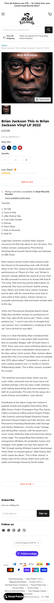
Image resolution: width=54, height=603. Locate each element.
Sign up (43, 513)
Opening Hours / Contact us (16, 585)
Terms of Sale (33, 588)
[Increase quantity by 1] (26, 160)
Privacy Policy (18, 588)
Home (4, 45)
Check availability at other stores (17, 198)
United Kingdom (25, 543)
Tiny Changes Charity (37, 591)
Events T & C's (36, 582)
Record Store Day (38, 585)
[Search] (49, 30)
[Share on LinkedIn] (14, 148)
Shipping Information (17, 582)
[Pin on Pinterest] (20, 148)
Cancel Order (27, 594)
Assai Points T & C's (34, 579)
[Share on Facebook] (3, 148)
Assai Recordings (15, 579)
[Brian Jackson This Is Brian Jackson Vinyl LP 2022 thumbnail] (6, 109)
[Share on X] (9, 148)
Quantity (5, 154)
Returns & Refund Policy (15, 591)
